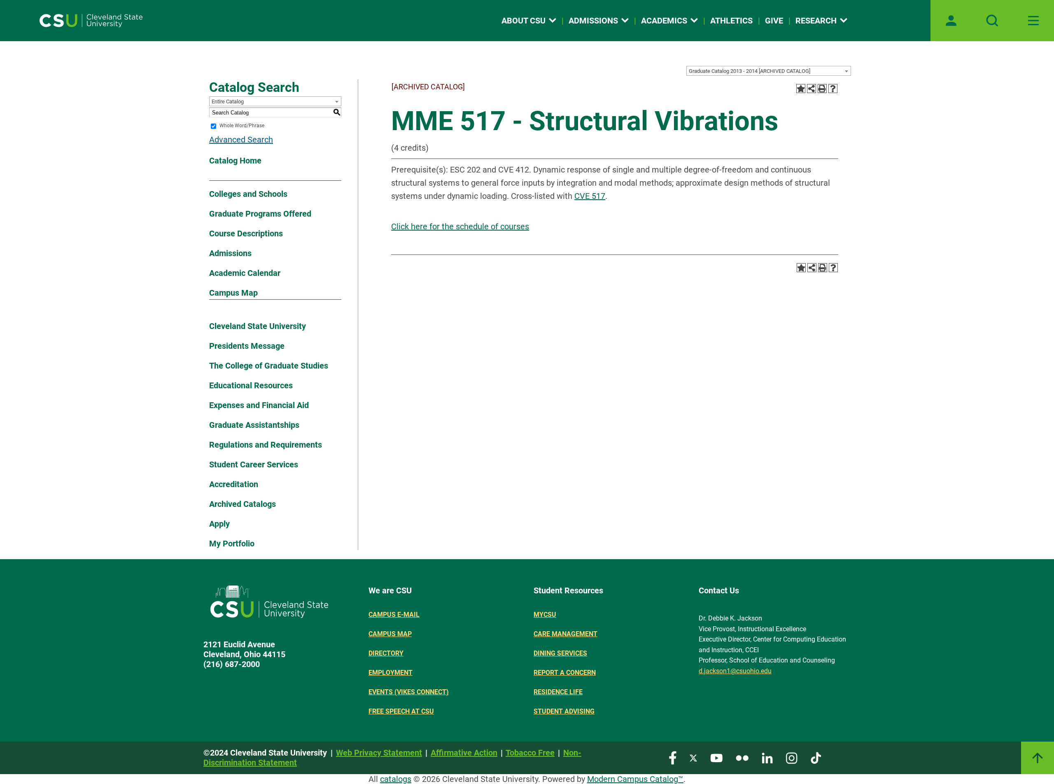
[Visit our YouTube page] (716, 757)
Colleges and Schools (248, 194)
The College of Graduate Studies (268, 366)
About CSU (523, 21)
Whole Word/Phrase (241, 126)
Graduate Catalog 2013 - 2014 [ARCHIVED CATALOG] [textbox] (749, 71)
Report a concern (565, 673)
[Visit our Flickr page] (742, 757)
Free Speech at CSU (401, 711)
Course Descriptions (246, 233)
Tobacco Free (530, 753)
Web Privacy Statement (379, 753)
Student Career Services (253, 464)
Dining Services (560, 653)
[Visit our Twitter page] (693, 757)
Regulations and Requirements (265, 445)
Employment (390, 673)
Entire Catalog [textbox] (228, 101)
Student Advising (564, 711)
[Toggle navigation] (1033, 20)
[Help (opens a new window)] (832, 88)
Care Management (565, 634)
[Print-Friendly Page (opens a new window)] (822, 88)
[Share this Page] (811, 88)
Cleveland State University (257, 326)
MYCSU (545, 614)
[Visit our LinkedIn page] (767, 757)
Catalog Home (235, 161)
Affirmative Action (464, 753)
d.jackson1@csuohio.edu (735, 671)
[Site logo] (91, 20)
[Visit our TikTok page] (816, 757)
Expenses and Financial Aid (259, 405)
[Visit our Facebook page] (672, 757)
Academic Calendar (244, 273)
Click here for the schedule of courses (460, 226)
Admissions (593, 21)
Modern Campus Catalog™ (635, 779)
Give (774, 21)
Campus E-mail (394, 614)
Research (816, 21)
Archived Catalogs (242, 504)
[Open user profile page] (951, 20)
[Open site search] (992, 20)
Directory (385, 653)
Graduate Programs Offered (260, 214)
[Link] (1037, 758)
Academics (664, 21)
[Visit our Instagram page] (791, 757)
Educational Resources (251, 385)
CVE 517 (589, 196)
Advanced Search (241, 140)
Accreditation (233, 484)
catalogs (395, 779)
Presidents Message (246, 346)
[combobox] (768, 71)
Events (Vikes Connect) (408, 692)
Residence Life (558, 692)
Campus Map (233, 293)
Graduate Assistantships (254, 425)
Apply (219, 524)
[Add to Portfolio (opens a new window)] (800, 88)
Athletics (731, 21)
